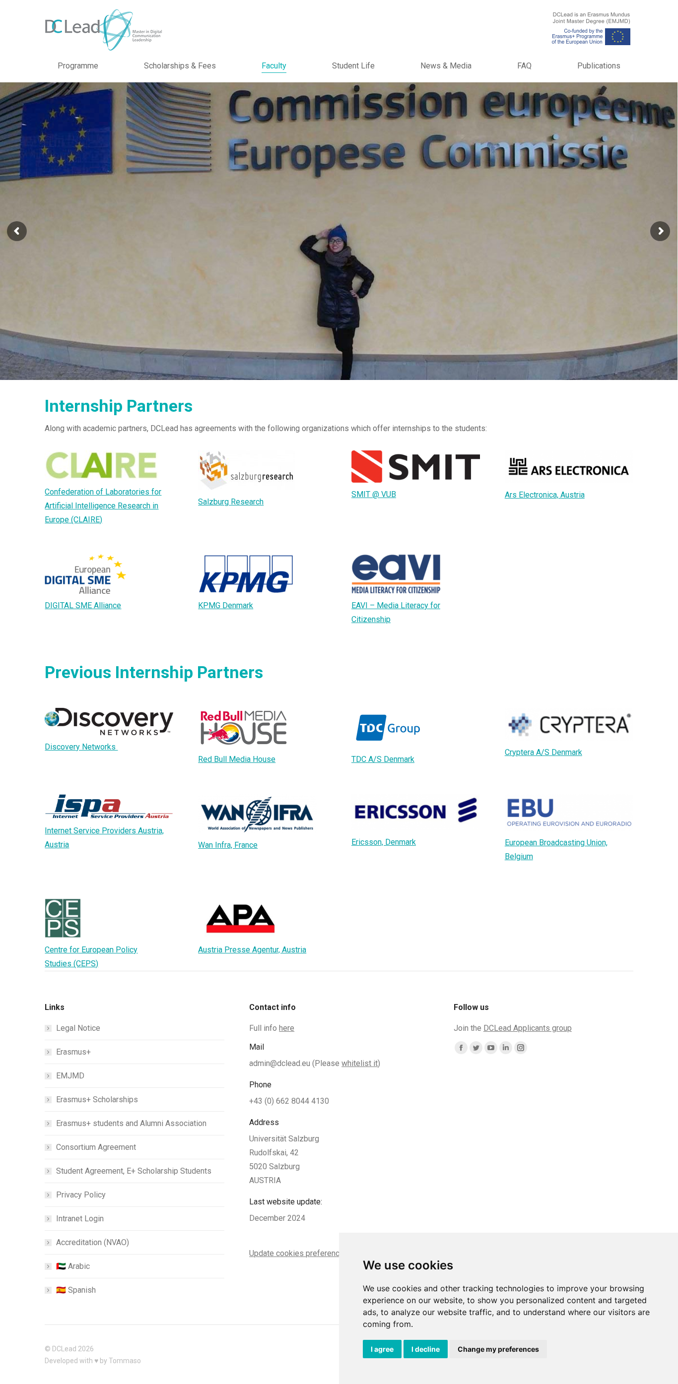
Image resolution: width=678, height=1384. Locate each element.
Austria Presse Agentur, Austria (252, 949)
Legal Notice (78, 1028)
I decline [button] (425, 1349)
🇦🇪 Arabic (73, 1266)
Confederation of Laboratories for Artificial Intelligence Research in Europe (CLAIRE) (103, 505)
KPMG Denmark (225, 605)
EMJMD (70, 1075)
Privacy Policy (81, 1194)
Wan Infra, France (228, 845)
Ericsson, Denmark (383, 842)
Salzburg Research (231, 501)
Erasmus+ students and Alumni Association (131, 1123)
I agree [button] (382, 1349)
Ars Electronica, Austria (545, 495)
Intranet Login (80, 1218)
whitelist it (359, 1063)
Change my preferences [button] (498, 1349)
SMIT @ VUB (373, 494)
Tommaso (125, 1361)
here (286, 1028)
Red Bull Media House (236, 759)
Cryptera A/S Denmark (543, 752)
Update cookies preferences (298, 1253)
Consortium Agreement (96, 1147)
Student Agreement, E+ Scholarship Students (133, 1171)
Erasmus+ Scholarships (97, 1099)
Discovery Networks (81, 747)
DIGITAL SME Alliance (83, 605)
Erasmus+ (73, 1052)
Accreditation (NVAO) (92, 1242)
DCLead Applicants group (527, 1028)
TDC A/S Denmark (382, 759)
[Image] (101, 465)
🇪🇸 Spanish (76, 1290)
